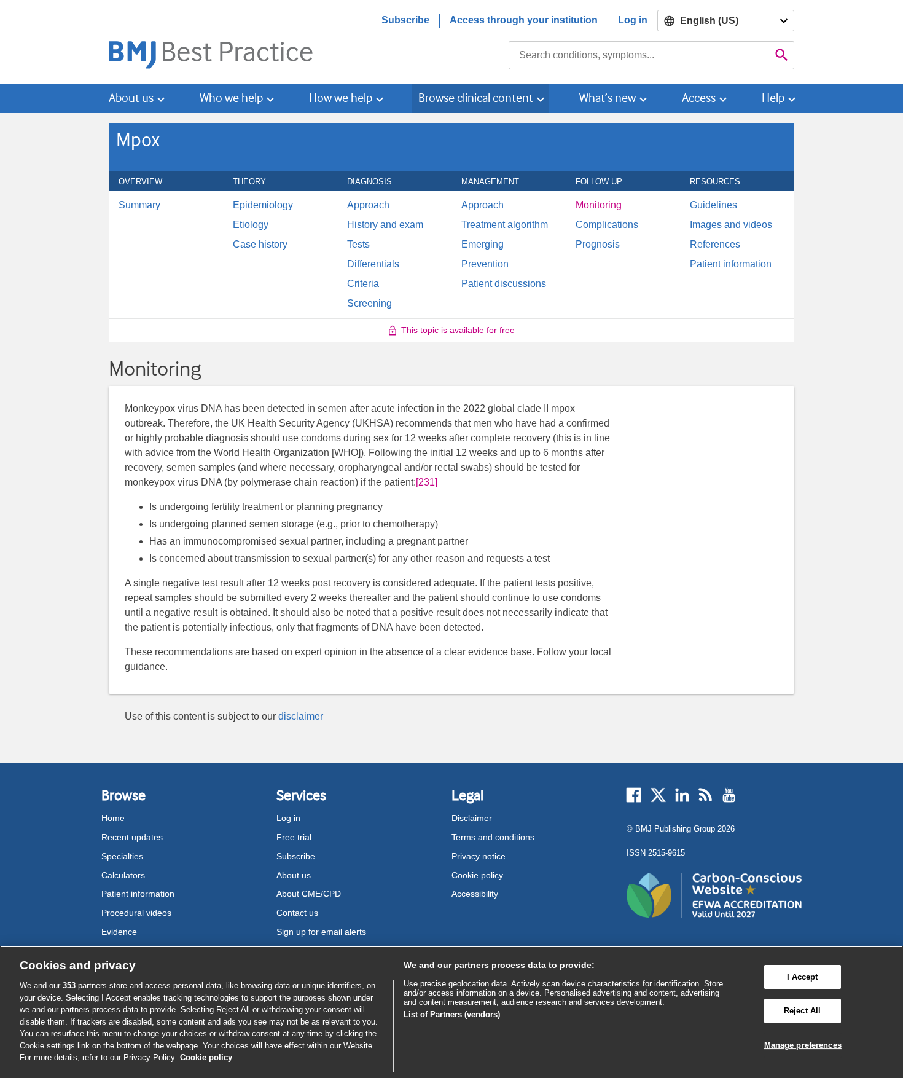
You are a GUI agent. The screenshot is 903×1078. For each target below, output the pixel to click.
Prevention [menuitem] (485, 264)
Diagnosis (376, 181)
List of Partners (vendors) (452, 1014)
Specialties (122, 856)
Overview (147, 181)
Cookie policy (477, 875)
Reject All (802, 1010)
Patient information (137, 894)
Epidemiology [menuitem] (263, 205)
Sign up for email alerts (321, 932)
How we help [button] (340, 98)
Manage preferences (803, 1045)
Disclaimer (472, 818)
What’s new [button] (607, 98)
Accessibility (475, 894)
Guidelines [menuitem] (713, 205)
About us (293, 875)
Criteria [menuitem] (363, 284)
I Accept (802, 977)
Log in (632, 20)
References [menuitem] (715, 245)
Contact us (297, 913)
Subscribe (405, 20)
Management (497, 181)
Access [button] (699, 98)
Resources (722, 181)
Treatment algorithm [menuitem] (504, 225)
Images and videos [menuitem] (731, 225)
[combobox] (639, 55)
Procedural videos (136, 913)
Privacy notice (479, 856)
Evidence (119, 932)
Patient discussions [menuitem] (503, 284)
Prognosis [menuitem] (598, 245)
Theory (256, 181)
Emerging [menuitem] (482, 245)
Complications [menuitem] (607, 225)
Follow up (606, 181)
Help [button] (773, 98)
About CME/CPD (308, 894)
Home (113, 818)
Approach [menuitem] (368, 205)
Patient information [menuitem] (731, 264)
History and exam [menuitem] (385, 225)
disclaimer (300, 716)
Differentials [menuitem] (373, 264)
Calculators (123, 875)
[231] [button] (426, 482)
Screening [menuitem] (369, 304)
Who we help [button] (231, 98)
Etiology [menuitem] (250, 225)
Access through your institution (524, 20)
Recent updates (132, 837)
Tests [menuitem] (358, 245)
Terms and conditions (493, 837)
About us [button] (131, 98)
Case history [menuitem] (260, 245)
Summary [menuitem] (139, 205)
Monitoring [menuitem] (599, 205)
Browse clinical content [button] (475, 98)
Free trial (293, 837)
